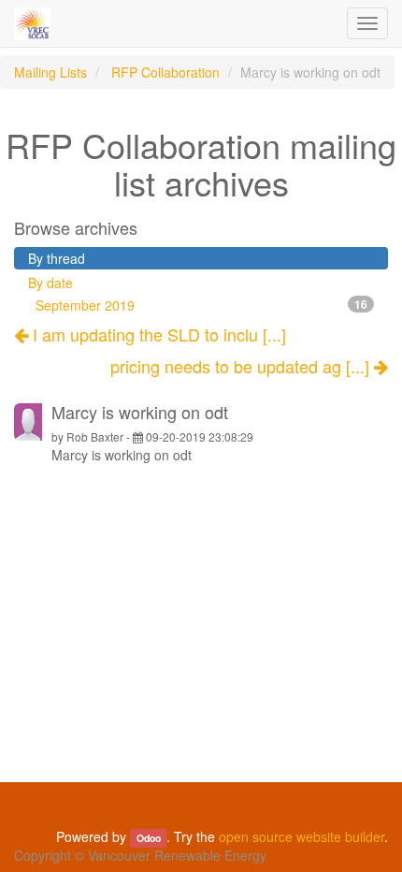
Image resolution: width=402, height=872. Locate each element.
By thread (56, 258)
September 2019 (201, 305)
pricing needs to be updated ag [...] (242, 366)
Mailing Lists (50, 72)
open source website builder (301, 836)
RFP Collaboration (165, 72)
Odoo (148, 838)
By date (50, 282)
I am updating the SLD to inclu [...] (157, 334)
